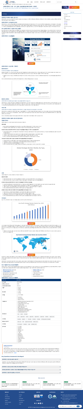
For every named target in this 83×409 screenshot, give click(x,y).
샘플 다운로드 (74, 7)
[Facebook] (35, 403)
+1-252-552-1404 (66, 401)
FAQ (65, 28)
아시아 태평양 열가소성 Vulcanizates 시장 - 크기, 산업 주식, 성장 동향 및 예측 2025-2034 (10, 384)
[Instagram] (42, 403)
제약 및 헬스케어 (21, 400)
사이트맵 (6, 394)
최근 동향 (65, 24)
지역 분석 (65, 21)
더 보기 (15, 352)
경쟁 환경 (65, 23)
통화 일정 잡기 (72, 36)
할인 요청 (72, 33)
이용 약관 (6, 404)
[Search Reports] (75, 2)
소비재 (20, 396)
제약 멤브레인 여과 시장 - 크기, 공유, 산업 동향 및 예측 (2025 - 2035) (31, 383)
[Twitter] (36, 403)
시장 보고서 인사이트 (68, 26)
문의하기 (49, 2)
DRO (65, 18)
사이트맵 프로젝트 (6, 271)
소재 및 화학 (21, 398)
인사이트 (36, 2)
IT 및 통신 (20, 394)
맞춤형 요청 (72, 39)
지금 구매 (65, 7)
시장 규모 (65, 14)
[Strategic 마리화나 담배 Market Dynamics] (31, 89)
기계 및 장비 (21, 402)
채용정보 (6, 400)
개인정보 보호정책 (8, 402)
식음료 (20, 404)
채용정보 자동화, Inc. (37, 270)
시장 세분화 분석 (67, 19)
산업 (31, 2)
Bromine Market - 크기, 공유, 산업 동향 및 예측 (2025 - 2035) (72, 383)
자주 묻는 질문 (7, 398)
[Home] (11, 2)
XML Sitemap (7, 396)
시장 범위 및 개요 (67, 16)
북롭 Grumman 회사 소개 (8, 270)
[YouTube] (38, 403)
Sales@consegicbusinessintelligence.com (70, 402)
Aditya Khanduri (8, 345)
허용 (78, 406)
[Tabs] (31, 14)
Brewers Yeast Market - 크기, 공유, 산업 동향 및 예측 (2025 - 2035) (51, 383)
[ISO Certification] (50, 396)
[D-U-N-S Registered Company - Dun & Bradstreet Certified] (54, 396)
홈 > (4, 4)
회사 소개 (42, 2)
